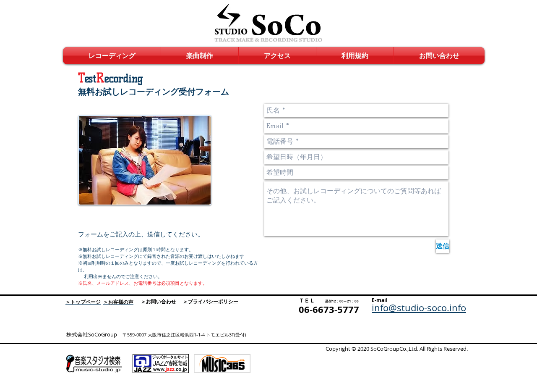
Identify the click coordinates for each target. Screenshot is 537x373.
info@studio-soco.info (419, 308)
